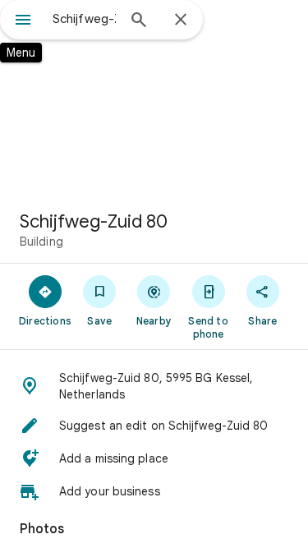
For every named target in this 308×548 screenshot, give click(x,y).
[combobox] (84, 19)
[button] (154, 386)
